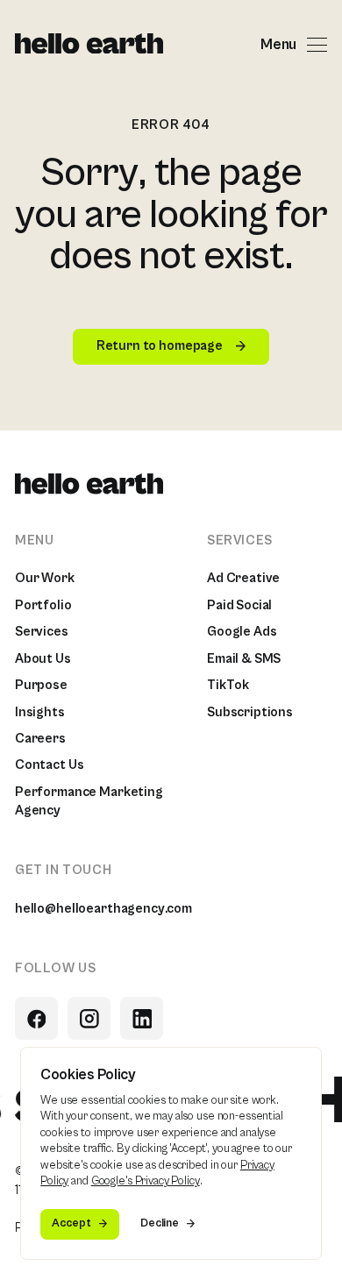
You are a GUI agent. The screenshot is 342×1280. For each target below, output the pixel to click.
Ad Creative (243, 578)
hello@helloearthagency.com (103, 908)
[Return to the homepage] (89, 45)
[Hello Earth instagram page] (89, 1018)
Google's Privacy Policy (145, 1181)
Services (41, 631)
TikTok (228, 685)
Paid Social (239, 605)
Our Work (45, 578)
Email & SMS (244, 658)
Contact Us (49, 764)
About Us (43, 658)
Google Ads (242, 631)
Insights (40, 712)
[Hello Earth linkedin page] (141, 1018)
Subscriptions (250, 712)
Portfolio (43, 605)
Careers (40, 738)
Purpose (41, 685)
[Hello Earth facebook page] (36, 1018)
